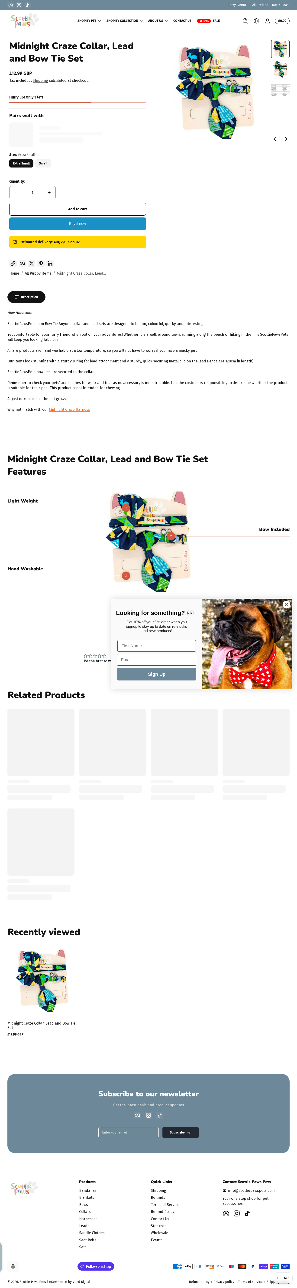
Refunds (158, 1197)
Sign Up (156, 674)
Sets (83, 1247)
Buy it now (77, 224)
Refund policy (199, 1282)
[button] (245, 20)
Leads (84, 1226)
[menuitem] (112, 1190)
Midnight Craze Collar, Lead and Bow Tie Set (41, 1025)
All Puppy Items (38, 273)
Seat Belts (87, 1240)
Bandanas (88, 1190)
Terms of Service (165, 1205)
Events (156, 1240)
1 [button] (126, 507)
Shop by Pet (86, 21)
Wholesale (159, 1233)
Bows (83, 1205)
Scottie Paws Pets (33, 1282)
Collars (85, 1211)
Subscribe (177, 1132)
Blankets (86, 1197)
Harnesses (88, 1219)
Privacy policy (223, 1282)
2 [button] (171, 536)
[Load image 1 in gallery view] (280, 49)
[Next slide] (285, 139)
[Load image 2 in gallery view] (280, 69)
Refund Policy (162, 1211)
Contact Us (160, 1219)
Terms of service (250, 1282)
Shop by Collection (122, 21)
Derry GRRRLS (238, 5)
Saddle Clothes (92, 1233)
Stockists (158, 1226)
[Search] (245, 21)
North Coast (281, 5)
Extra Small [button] (21, 163)
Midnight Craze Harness (69, 409)
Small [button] (43, 163)
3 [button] (126, 575)
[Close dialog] (286, 605)
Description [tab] (29, 297)
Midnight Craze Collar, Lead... (81, 273)
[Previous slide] (274, 139)
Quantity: (17, 181)
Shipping (40, 80)
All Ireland (260, 5)
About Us (155, 21)
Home (14, 273)
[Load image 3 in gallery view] (280, 90)
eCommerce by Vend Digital (69, 1282)
